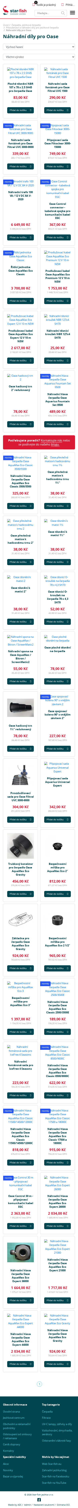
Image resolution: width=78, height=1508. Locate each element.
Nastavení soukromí (44, 1504)
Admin (27, 1504)
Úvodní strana (11, 1411)
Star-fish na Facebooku (55, 1476)
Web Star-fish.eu (51, 1464)
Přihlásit (70, 5)
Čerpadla (47, 1411)
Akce (6, 1464)
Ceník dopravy (11, 1444)
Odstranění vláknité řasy (56, 1440)
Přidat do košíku (18, 110)
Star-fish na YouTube (54, 1483)
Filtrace (46, 1418)
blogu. (55, 444)
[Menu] (72, 13)
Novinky (8, 1470)
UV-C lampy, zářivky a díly (57, 1424)
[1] (63, 13)
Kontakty (8, 1451)
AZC (20, 1504)
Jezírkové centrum (13, 1418)
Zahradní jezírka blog (54, 1470)
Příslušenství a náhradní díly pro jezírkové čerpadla (32, 27)
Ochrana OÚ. (63, 1504)
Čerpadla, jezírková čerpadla (26, 24)
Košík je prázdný (46, 5)
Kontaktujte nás (51, 440)
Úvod (6, 24)
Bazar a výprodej (13, 1476)
